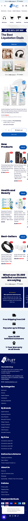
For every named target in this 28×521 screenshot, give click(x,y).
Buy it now (14, 134)
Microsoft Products (6, 419)
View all (23, 147)
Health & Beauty (16, 11)
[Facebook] (10, 516)
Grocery (9, 11)
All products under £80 (7, 446)
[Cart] (26, 5)
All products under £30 (7, 440)
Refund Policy (4, 492)
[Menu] (1, 5)
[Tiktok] (18, 516)
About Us (3, 471)
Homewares (24, 11)
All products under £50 (6, 443)
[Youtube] (15, 516)
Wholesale (3, 476)
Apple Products (5, 411)
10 (20, 105)
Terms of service (5, 494)
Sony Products (4, 416)
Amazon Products (5, 424)
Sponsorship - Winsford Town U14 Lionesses (12, 478)
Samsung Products (5, 414)
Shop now (14, 44)
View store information (8, 124)
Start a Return (4, 460)
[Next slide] (25, 167)
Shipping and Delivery (6, 457)
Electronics (3, 11)
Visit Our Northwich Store (7, 473)
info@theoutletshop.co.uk (11, 381)
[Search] (5, 5)
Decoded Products (5, 432)
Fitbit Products (4, 429)
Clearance (3, 403)
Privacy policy (4, 486)
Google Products (5, 427)
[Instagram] (13, 516)
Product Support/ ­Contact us (8, 462)
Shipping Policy (5, 489)
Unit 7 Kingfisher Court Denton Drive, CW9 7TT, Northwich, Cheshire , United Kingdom (12, 377)
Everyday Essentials (6, 400)
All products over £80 (6, 448)
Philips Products (5, 422)
